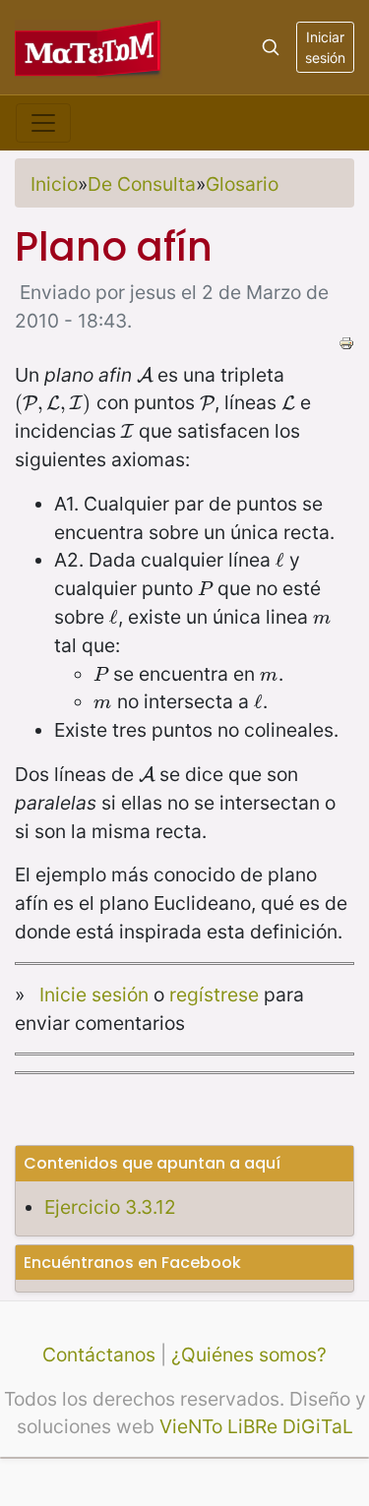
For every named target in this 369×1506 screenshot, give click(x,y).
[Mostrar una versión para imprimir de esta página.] (346, 341)
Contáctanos (98, 1354)
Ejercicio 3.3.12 (110, 1207)
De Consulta (142, 184)
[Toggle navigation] (43, 123)
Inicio (54, 184)
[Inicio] (88, 47)
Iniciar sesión (325, 47)
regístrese (214, 994)
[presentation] (145, 375)
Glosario (242, 184)
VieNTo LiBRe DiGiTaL (256, 1426)
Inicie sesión (94, 994)
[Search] (270, 47)
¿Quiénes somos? (249, 1354)
